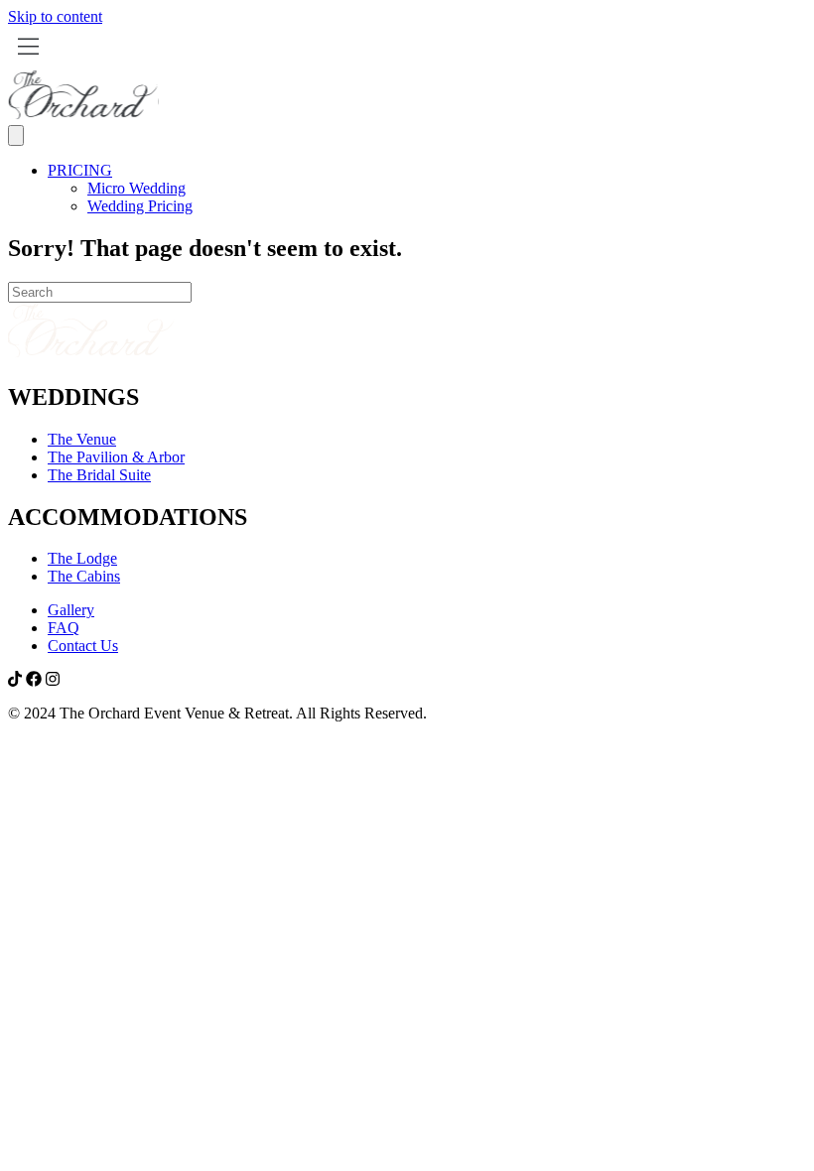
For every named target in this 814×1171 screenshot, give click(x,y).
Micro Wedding (136, 188)
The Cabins (84, 576)
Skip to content (55, 16)
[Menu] (16, 135)
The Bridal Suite (99, 474)
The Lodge (82, 558)
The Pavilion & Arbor (116, 457)
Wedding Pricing (140, 205)
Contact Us (83, 645)
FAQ (63, 627)
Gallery (71, 609)
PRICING (80, 170)
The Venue (82, 439)
